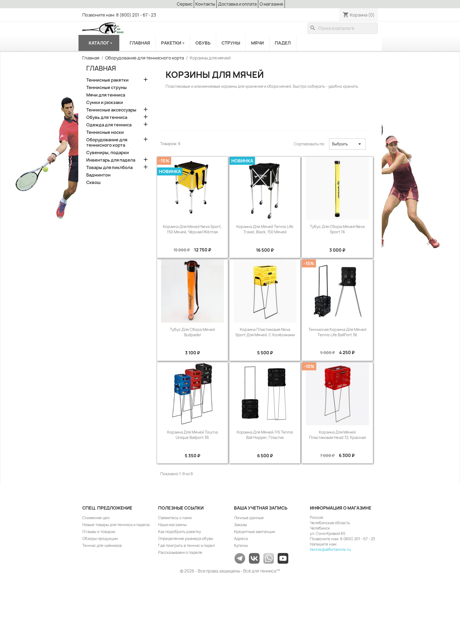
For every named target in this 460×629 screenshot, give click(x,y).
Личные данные (249, 517)
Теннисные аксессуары (111, 110)
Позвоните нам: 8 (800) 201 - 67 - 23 (119, 15)
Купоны (241, 545)
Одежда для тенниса (109, 125)
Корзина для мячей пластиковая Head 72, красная (337, 435)
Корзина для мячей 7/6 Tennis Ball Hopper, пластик (265, 435)
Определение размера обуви (185, 538)
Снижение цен (96, 517)
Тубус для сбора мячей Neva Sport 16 (337, 229)
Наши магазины (172, 524)
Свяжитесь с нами (175, 517)
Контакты (205, 4)
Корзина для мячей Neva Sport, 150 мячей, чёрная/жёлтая (192, 229)
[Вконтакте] (254, 557)
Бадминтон (98, 175)
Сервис (184, 4)
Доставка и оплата (237, 4)
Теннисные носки (105, 132)
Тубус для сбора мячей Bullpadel (192, 332)
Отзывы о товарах (99, 531)
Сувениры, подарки (107, 152)
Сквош (93, 182)
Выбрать (347, 144)
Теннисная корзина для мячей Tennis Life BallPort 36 (337, 332)
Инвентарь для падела (110, 160)
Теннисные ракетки (107, 80)
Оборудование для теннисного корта (106, 142)
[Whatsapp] (268, 557)
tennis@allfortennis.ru (330, 549)
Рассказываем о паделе (180, 552)
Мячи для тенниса (105, 95)
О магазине (271, 4)
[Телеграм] (240, 557)
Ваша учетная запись (261, 508)
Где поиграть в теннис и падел (186, 545)
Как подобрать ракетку (179, 531)
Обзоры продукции (100, 538)
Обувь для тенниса (106, 117)
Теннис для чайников (102, 545)
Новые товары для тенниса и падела (116, 524)
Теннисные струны (106, 87)
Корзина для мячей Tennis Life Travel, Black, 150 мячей (264, 229)
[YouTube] (283, 557)
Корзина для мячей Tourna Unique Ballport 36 (192, 435)
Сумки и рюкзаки (104, 102)
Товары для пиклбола (109, 167)
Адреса (241, 538)
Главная (101, 68)
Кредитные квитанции (254, 531)
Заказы (240, 524)
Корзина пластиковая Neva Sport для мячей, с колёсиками (265, 332)
